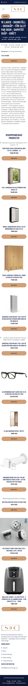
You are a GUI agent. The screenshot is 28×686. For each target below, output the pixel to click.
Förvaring (11, 51)
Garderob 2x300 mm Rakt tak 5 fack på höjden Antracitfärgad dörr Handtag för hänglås (14, 319)
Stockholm (5, 2)
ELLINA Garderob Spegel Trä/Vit (14, 431)
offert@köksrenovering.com (20, 2)
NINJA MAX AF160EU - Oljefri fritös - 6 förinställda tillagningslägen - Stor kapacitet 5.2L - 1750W (14, 599)
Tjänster (5, 648)
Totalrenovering (7, 661)
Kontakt (14, 681)
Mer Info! (14, 61)
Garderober (18, 51)
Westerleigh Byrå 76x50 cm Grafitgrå (14, 502)
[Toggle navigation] (3, 9)
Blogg (8, 681)
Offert (5, 16)
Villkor (19, 681)
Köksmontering (7, 654)
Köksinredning (7, 657)
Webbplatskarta (21, 683)
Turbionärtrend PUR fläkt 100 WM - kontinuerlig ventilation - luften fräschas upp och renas (14, 479)
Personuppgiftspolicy (8, 683)
